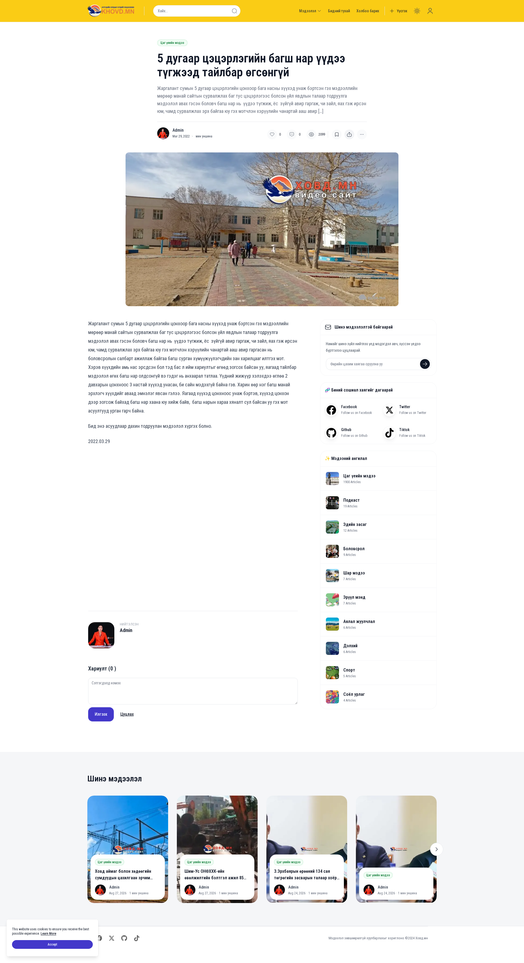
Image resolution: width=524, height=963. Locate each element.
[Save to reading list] (337, 134)
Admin (178, 130)
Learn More (48, 933)
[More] (349, 134)
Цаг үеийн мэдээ (172, 43)
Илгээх (101, 714)
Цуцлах (127, 714)
